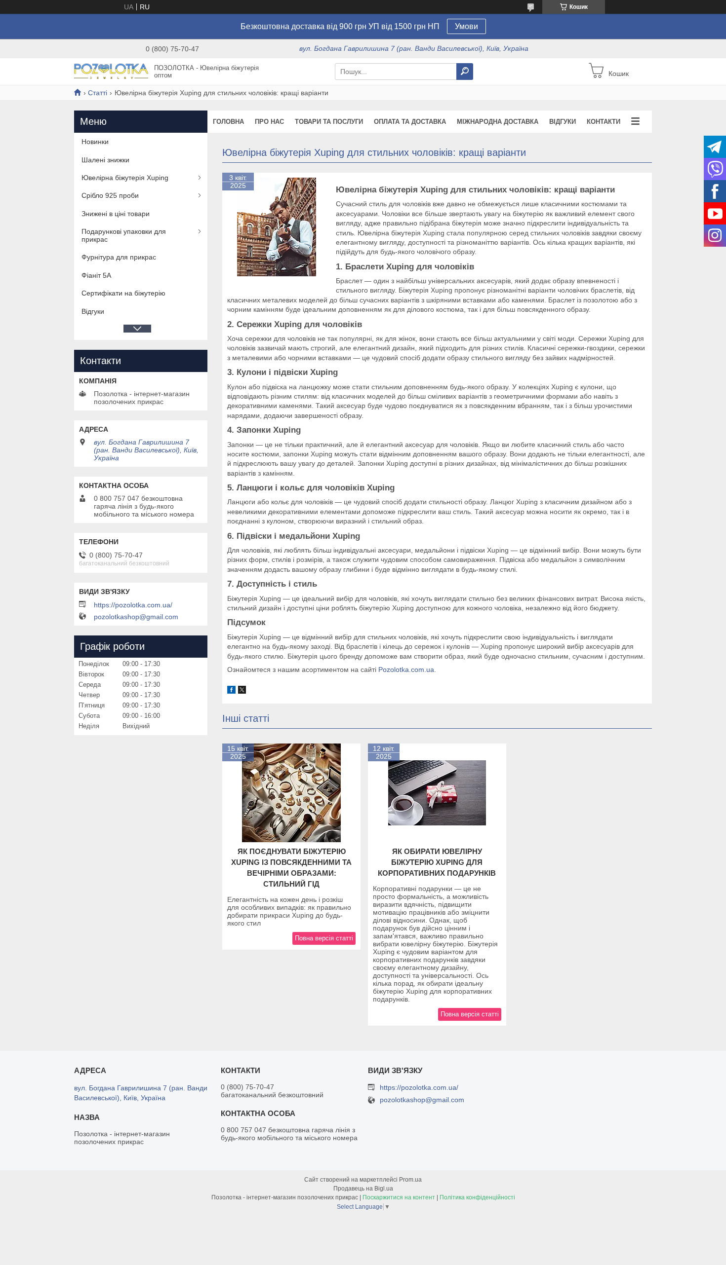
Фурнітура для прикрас (118, 257)
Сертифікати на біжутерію (123, 293)
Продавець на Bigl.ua (363, 1188)
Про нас (269, 121)
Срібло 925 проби (110, 195)
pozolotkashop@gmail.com (136, 617)
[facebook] (231, 691)
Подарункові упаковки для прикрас (123, 235)
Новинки (95, 142)
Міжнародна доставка (497, 121)
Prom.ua (410, 1179)
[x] (242, 691)
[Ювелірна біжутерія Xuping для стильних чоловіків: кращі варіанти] (276, 227)
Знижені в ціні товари (115, 214)
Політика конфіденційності (477, 1197)
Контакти (603, 121)
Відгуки (562, 121)
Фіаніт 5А (96, 275)
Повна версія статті (324, 938)
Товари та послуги (329, 121)
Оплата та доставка (410, 121)
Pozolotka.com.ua (406, 669)
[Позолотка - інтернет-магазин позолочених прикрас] (111, 71)
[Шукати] (464, 71)
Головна (228, 121)
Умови (466, 26)
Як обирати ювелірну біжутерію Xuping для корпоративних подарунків (437, 862)
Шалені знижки (105, 160)
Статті (97, 93)
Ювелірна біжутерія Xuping (124, 178)
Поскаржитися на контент (399, 1197)
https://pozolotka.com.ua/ (133, 605)
